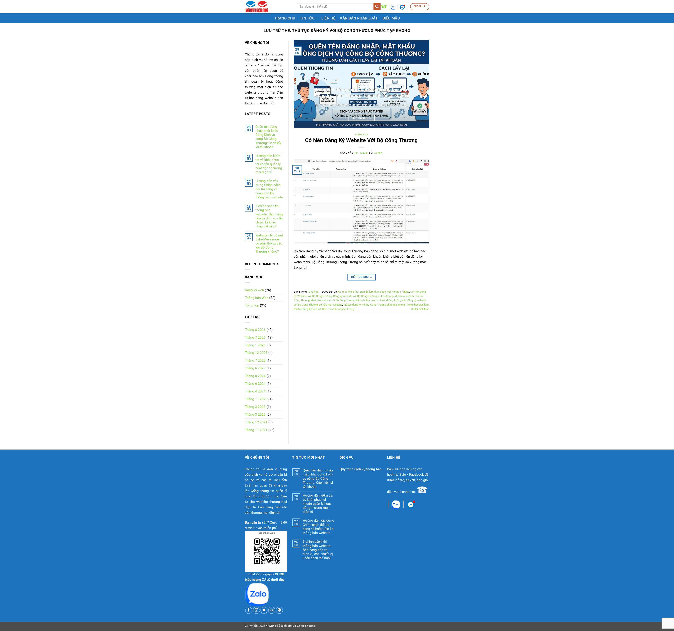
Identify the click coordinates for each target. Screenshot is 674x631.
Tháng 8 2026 (255, 330)
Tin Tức (307, 18)
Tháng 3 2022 (255, 414)
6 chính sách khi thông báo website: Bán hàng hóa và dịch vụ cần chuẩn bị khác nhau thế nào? (269, 216)
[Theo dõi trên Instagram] (256, 610)
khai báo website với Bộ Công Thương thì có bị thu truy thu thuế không (352, 300)
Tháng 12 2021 (256, 422)
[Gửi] (377, 6)
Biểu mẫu (391, 18)
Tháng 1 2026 (255, 345)
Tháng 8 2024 (255, 376)
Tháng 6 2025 (255, 368)
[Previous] (301, 84)
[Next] (422, 84)
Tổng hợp (252, 305)
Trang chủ (284, 18)
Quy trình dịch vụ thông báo (361, 469)
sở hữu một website (330, 304)
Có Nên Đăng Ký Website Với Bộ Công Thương (361, 140)
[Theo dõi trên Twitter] (263, 610)
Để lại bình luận (420, 309)
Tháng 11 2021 (256, 430)
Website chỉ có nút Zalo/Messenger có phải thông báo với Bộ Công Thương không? (269, 243)
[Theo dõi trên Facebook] (248, 610)
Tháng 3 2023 (255, 407)
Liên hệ (328, 18)
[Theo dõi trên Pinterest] (279, 610)
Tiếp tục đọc (361, 118)
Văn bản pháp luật (359, 18)
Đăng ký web (254, 290)
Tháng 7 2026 (255, 337)
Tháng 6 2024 (255, 384)
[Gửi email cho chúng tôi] (271, 610)
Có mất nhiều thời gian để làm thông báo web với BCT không (373, 291)
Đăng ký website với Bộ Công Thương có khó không (363, 296)
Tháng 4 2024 (255, 391)
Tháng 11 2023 (256, 399)
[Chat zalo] (393, 7)
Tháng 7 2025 (255, 360)
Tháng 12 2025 (256, 353)
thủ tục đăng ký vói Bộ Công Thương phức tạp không (374, 304)
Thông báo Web (256, 298)
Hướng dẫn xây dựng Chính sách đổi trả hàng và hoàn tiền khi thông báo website (269, 189)
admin (378, 152)
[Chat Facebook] (402, 7)
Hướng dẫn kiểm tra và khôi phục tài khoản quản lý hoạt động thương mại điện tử (268, 164)
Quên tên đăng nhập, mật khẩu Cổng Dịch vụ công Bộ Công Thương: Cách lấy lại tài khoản (268, 137)
